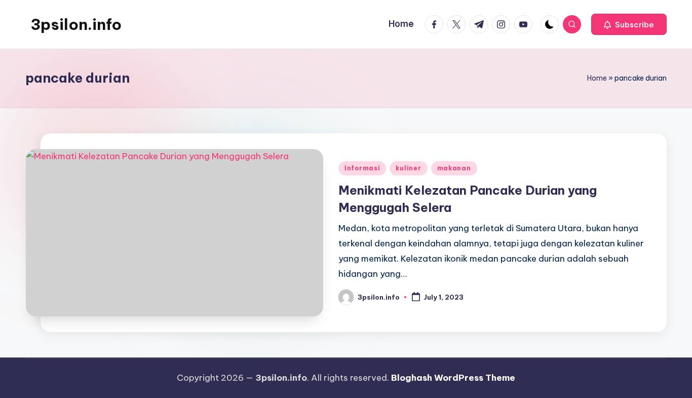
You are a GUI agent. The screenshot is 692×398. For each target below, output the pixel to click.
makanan (454, 168)
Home (597, 78)
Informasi (362, 168)
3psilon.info (76, 24)
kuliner (408, 168)
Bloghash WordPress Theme (453, 377)
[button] (629, 24)
